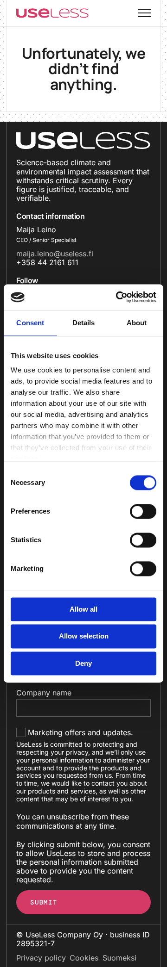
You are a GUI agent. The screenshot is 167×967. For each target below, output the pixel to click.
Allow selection (84, 636)
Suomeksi (119, 957)
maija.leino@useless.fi (54, 253)
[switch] (134, 511)
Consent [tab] (30, 323)
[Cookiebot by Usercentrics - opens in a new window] (117, 297)
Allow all (83, 609)
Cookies (84, 957)
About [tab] (137, 323)
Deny (83, 663)
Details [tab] (83, 323)
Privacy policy (41, 957)
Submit (44, 902)
